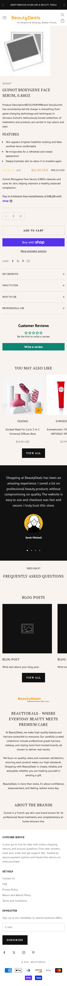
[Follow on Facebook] (4, 952)
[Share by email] (28, 261)
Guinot (6, 83)
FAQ (4, 884)
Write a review (33, 347)
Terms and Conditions (14, 900)
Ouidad (22, 421)
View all (33, 453)
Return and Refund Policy (16, 895)
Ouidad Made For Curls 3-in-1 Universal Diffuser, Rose (23, 431)
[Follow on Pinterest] (33, 952)
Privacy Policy (10, 889)
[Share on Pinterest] (23, 261)
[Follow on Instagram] (23, 952)
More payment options (34, 251)
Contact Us (8, 878)
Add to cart (33, 230)
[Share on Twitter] (17, 261)
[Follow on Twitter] (14, 952)
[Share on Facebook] (12, 261)
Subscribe (15, 940)
